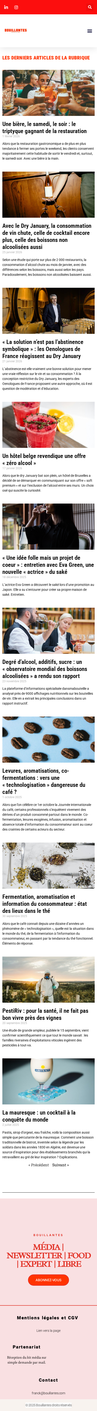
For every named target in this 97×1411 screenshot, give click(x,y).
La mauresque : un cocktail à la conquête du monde (39, 1116)
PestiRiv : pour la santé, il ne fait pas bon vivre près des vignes (45, 1014)
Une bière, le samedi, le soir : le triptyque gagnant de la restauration (44, 127)
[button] (89, 7)
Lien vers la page (48, 1330)
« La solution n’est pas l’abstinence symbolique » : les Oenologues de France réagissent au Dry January (42, 349)
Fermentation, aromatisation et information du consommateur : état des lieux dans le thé (44, 903)
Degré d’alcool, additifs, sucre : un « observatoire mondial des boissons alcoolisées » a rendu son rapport (44, 668)
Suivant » (60, 1164)
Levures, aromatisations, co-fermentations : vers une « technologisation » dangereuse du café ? (43, 781)
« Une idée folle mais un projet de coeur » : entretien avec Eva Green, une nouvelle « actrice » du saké (48, 564)
